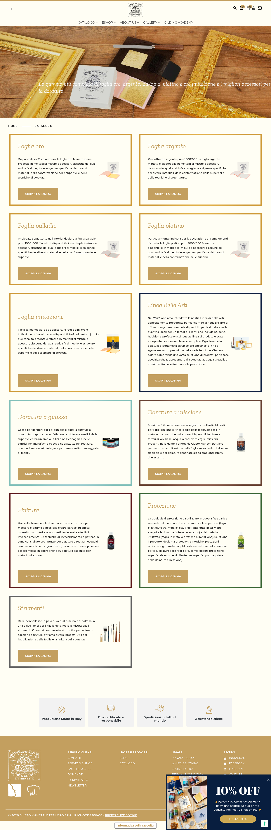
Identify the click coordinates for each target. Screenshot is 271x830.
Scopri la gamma (38, 194)
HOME (13, 126)
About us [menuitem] (128, 22)
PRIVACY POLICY (183, 758)
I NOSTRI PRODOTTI (134, 752)
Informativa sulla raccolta (135, 825)
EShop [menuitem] (108, 22)
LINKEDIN (235, 769)
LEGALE (177, 752)
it (11, 9)
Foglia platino (166, 225)
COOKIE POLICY (183, 769)
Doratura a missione (174, 412)
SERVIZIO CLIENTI (80, 752)
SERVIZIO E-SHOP (80, 763)
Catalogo (43, 126)
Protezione (162, 505)
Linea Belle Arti (167, 305)
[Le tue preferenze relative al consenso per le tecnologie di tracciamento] (264, 823)
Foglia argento (167, 146)
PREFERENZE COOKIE (121, 815)
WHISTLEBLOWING (185, 763)
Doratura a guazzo (42, 417)
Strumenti (31, 608)
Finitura (28, 510)
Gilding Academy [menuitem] (178, 22)
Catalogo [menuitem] (87, 22)
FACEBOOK (236, 763)
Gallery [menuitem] (150, 22)
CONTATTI (74, 758)
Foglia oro (31, 146)
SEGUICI (229, 752)
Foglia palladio (37, 225)
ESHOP (125, 758)
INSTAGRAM (237, 758)
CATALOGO (127, 763)
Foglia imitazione (40, 316)
